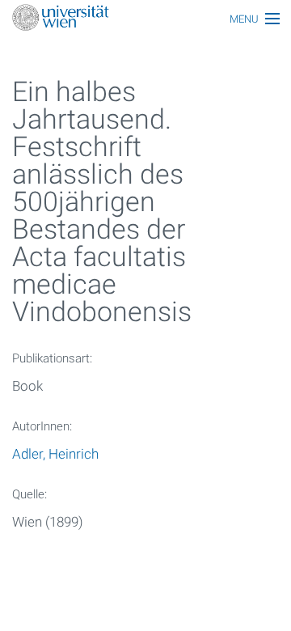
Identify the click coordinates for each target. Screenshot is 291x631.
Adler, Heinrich (55, 454)
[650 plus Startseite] (145, 19)
